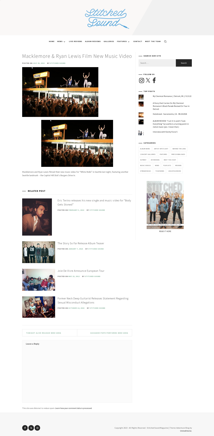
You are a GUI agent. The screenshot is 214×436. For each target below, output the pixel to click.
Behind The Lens (179, 149)
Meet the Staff (170, 160)
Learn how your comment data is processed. (73, 408)
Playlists (167, 165)
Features (122, 41)
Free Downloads (178, 154)
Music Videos (145, 165)
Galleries (109, 41)
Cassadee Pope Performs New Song (109, 333)
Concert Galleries (147, 154)
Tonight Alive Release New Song (43, 333)
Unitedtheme (185, 431)
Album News (145, 149)
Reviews (178, 165)
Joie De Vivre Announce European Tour (81, 270)
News (60, 41)
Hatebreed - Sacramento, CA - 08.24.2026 (170, 114)
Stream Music (145, 171)
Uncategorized (174, 171)
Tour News (159, 171)
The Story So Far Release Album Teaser (81, 243)
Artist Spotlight (161, 149)
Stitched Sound (58, 63)
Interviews (155, 160)
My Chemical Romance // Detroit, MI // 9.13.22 (172, 96)
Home (51, 41)
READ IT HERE (165, 231)
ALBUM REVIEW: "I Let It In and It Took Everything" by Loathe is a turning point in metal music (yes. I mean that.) (171, 124)
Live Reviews (75, 41)
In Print (143, 160)
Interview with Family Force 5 (165, 132)
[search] (164, 41)
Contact (137, 41)
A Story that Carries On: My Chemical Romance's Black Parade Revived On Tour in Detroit (171, 106)
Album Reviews (93, 41)
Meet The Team (153, 41)
